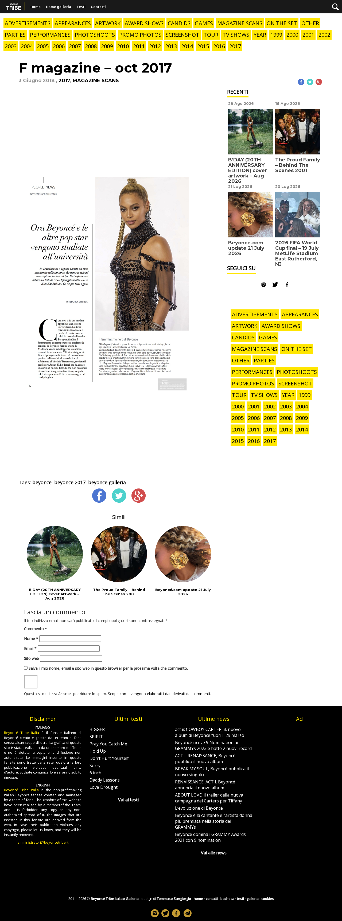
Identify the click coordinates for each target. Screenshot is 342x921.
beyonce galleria (107, 482)
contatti (212, 898)
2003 (11, 46)
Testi (81, 7)
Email (30, 648)
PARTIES (15, 34)
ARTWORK (108, 23)
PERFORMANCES (50, 34)
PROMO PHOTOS (140, 34)
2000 (292, 34)
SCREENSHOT (182, 34)
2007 (75, 46)
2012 (155, 46)
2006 (59, 46)
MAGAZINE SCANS (239, 23)
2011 (139, 46)
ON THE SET (282, 23)
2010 (123, 46)
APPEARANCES (73, 23)
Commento (35, 628)
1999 (276, 34)
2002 (324, 34)
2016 (219, 46)
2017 (235, 46)
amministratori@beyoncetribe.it (42, 842)
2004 (27, 46)
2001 (308, 34)
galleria (253, 898)
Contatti (98, 7)
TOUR (211, 34)
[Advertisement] (119, 135)
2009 (107, 46)
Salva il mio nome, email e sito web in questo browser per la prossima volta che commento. (108, 668)
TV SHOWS (236, 34)
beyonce (42, 482)
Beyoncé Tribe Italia (21, 732)
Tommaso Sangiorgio (174, 898)
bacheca (227, 898)
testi (240, 898)
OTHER (310, 23)
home (198, 898)
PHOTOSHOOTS (95, 34)
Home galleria (58, 7)
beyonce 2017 (70, 482)
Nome (31, 638)
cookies (267, 898)
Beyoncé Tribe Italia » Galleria (115, 898)
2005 (43, 46)
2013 (171, 46)
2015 (203, 46)
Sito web (31, 658)
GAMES (204, 23)
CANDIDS (179, 23)
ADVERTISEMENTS (27, 23)
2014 (187, 46)
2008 (91, 46)
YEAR (260, 34)
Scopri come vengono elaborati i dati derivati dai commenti (159, 693)
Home (35, 7)
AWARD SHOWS (144, 23)
